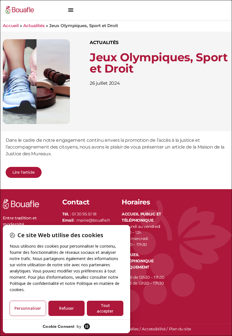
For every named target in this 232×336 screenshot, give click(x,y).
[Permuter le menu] (71, 10)
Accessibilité (153, 328)
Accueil (11, 25)
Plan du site (180, 328)
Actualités (34, 25)
